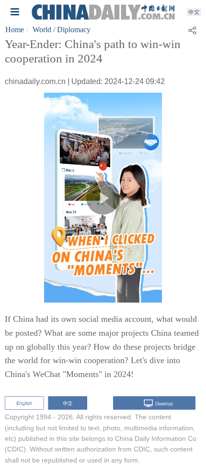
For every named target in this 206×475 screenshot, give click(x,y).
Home (14, 29)
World (42, 29)
